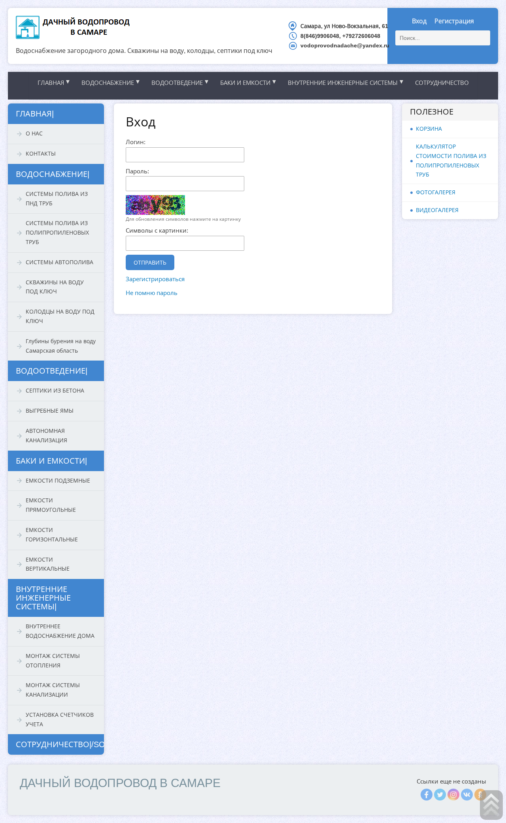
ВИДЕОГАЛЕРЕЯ (437, 210)
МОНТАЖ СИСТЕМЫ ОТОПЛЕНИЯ (53, 661)
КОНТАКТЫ (41, 153)
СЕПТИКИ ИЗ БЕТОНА (55, 390)
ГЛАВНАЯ (54, 82)
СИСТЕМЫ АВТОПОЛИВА (59, 262)
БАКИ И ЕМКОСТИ (248, 82)
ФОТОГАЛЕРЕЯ (435, 192)
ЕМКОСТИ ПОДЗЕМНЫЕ (58, 480)
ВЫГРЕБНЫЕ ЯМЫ (50, 411)
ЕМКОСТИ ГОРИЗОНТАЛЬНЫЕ (52, 535)
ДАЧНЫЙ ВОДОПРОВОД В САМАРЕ (120, 782)
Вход (419, 21)
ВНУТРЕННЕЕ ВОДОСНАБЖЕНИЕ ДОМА (60, 631)
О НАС (34, 133)
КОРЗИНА (429, 129)
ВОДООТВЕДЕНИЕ (180, 82)
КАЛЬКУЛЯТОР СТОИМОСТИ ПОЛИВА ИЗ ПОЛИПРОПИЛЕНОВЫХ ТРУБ (451, 160)
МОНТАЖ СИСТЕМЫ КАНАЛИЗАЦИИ (53, 690)
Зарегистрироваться (155, 279)
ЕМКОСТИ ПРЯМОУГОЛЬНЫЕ (51, 505)
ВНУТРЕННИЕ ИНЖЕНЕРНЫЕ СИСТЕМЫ (346, 82)
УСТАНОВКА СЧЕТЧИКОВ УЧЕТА (60, 719)
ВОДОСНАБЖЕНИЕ (111, 82)
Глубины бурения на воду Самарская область (61, 346)
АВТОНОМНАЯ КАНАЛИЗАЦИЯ (46, 435)
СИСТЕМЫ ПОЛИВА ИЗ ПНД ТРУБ (57, 199)
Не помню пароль (151, 292)
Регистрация (454, 21)
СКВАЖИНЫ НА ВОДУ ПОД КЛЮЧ (55, 287)
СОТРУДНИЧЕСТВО (442, 82)
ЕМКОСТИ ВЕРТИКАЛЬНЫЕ (48, 564)
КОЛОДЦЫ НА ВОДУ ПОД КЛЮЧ (60, 316)
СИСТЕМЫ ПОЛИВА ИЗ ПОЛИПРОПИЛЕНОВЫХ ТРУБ (57, 232)
